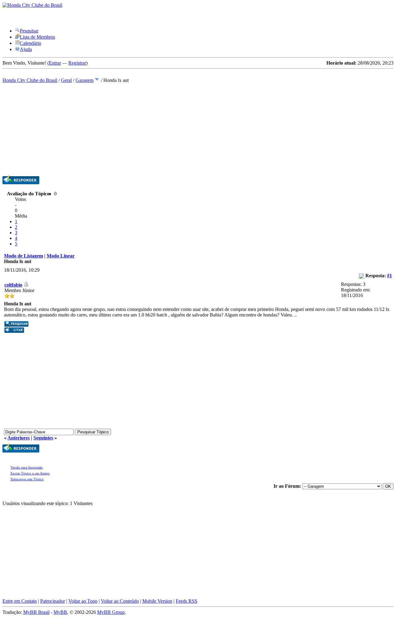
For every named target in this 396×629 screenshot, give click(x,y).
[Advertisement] (198, 129)
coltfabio (13, 284)
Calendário (30, 43)
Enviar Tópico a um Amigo (30, 473)
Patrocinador (52, 601)
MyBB (60, 612)
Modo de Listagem (23, 255)
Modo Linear (61, 255)
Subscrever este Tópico (27, 479)
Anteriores (18, 437)
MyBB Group (111, 612)
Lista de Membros (37, 37)
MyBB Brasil (36, 612)
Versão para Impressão (27, 467)
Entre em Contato (19, 601)
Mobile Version (157, 601)
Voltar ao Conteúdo (120, 601)
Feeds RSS (186, 601)
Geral (66, 80)
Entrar (55, 63)
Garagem (84, 80)
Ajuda (26, 49)
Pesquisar (29, 30)
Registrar (77, 63)
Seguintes (43, 437)
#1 (389, 275)
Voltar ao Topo (82, 601)
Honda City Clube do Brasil (29, 80)
